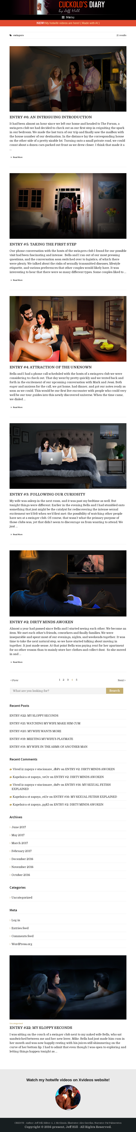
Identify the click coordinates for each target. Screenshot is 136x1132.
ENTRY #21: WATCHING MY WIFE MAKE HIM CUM (45, 723)
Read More (17, 157)
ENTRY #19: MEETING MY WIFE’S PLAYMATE (41, 739)
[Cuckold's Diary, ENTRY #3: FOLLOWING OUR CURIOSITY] (68, 456)
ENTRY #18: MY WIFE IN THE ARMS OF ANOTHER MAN (48, 746)
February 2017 (22, 851)
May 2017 (18, 835)
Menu (69, 17)
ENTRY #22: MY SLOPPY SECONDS (34, 715)
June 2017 (19, 827)
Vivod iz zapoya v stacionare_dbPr (36, 769)
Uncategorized (22, 897)
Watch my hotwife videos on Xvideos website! (68, 1080)
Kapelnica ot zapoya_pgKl (31, 804)
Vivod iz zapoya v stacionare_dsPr (36, 784)
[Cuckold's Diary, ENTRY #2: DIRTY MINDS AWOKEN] (68, 583)
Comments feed (22, 936)
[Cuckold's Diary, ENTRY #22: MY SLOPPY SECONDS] (68, 987)
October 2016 (21, 875)
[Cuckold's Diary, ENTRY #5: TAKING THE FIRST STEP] (68, 206)
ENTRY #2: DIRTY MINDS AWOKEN (90, 769)
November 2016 (22, 867)
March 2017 (20, 843)
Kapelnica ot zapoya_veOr (31, 777)
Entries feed (20, 928)
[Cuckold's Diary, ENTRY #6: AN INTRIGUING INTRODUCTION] (68, 79)
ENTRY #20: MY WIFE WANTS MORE (35, 731)
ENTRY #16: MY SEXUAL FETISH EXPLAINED (85, 796)
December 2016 (22, 859)
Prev (15, 680)
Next (121, 680)
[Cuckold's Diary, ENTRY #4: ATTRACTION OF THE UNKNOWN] (68, 329)
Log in (16, 920)
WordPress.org (22, 944)
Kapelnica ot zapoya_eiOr (31, 796)
